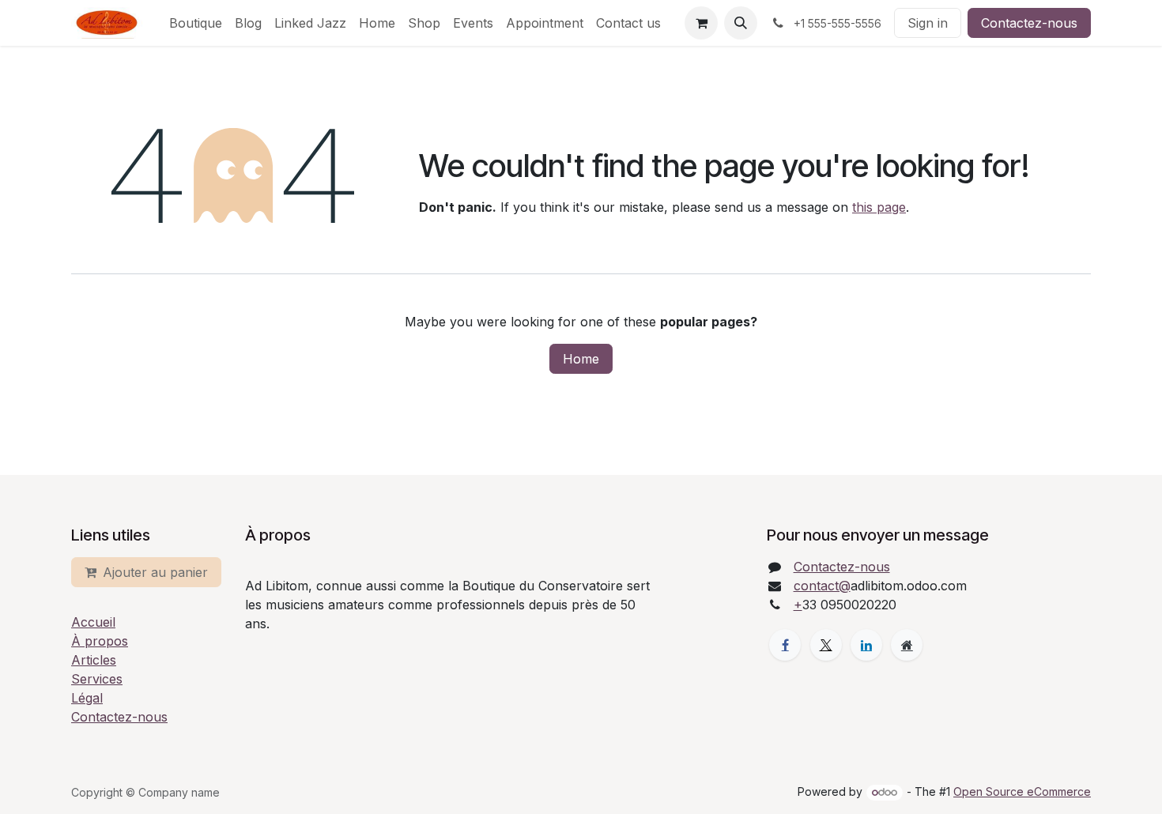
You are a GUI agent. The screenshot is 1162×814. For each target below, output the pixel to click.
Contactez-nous (1029, 23)
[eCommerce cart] (701, 23)
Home (581, 359)
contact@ (822, 586)
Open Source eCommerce (1022, 791)
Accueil (93, 622)
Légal (87, 698)
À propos (99, 641)
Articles (93, 660)
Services (97, 679)
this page (879, 207)
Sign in (927, 23)
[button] (740, 23)
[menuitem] (195, 23)
